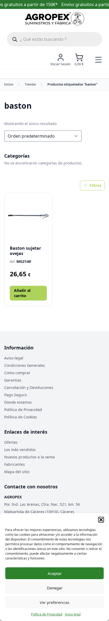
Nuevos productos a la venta (29, 456)
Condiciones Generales (24, 365)
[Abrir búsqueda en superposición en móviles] (54, 39)
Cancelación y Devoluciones (28, 387)
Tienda (30, 84)
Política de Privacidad (46, 614)
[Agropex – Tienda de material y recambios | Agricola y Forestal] (54, 18)
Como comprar (17, 372)
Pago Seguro (15, 394)
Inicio (8, 84)
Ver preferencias (54, 602)
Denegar (54, 587)
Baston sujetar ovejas (25, 251)
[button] (101, 519)
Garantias (12, 380)
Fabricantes (14, 464)
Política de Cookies (20, 416)
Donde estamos (18, 402)
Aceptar (55, 573)
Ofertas (10, 442)
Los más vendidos (20, 449)
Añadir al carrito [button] (22, 293)
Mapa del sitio (16, 471)
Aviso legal (73, 614)
